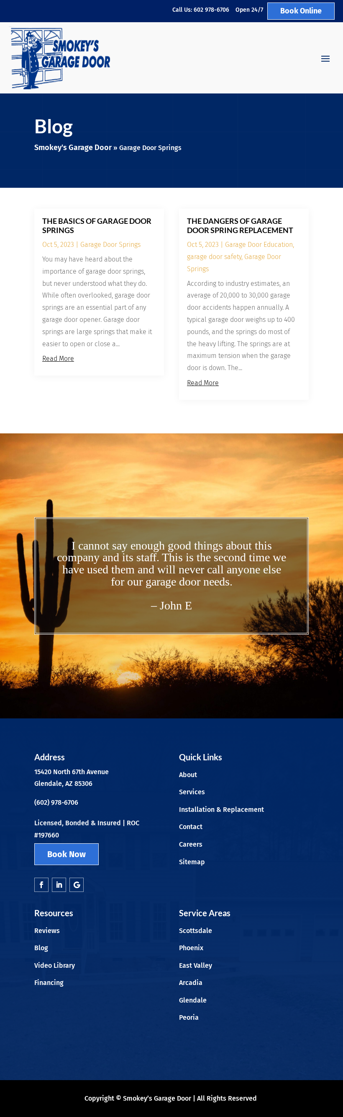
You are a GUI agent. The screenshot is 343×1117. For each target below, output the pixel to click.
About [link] (188, 775)
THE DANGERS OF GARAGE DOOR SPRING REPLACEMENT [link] (240, 225)
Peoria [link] (189, 1017)
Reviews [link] (47, 931)
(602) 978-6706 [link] (56, 802)
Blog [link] (41, 948)
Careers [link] (190, 844)
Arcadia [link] (190, 983)
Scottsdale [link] (195, 931)
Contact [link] (190, 827)
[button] (325, 58)
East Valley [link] (195, 965)
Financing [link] (49, 983)
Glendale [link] (193, 1000)
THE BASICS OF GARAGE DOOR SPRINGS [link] (96, 225)
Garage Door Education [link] (259, 245)
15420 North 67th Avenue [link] (71, 772)
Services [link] (192, 792)
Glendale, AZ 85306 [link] (63, 784)
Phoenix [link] (191, 948)
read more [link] (58, 359)
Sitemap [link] (192, 862)
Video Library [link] (54, 965)
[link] (59, 57)
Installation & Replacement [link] (221, 810)
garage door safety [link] (214, 257)
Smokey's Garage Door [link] (73, 147)
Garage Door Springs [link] (110, 245)
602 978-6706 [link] (211, 9)
